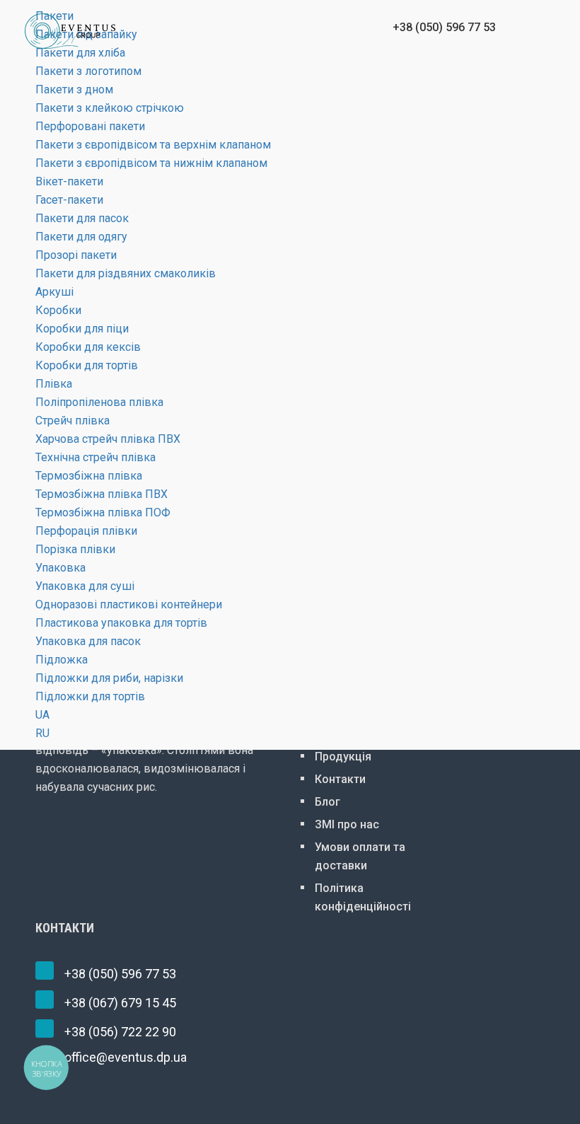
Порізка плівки (75, 549)
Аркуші (54, 292)
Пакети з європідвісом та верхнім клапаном (153, 144)
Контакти (340, 779)
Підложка (61, 659)
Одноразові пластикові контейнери (128, 604)
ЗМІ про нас (347, 824)
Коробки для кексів (88, 347)
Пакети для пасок (82, 218)
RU (42, 733)
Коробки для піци (82, 328)
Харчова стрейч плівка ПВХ (107, 439)
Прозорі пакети (76, 255)
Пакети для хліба (80, 52)
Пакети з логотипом (88, 71)
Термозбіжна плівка (88, 475)
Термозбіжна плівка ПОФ (102, 512)
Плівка (53, 383)
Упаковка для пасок (88, 641)
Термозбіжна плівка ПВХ (101, 494)
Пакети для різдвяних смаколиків (125, 273)
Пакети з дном (74, 89)
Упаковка (60, 567)
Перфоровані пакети (90, 126)
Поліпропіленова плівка (99, 402)
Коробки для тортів (86, 365)
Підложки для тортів (90, 696)
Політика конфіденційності (363, 897)
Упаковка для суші (84, 586)
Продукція (343, 756)
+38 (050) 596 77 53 (120, 973)
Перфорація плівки (86, 531)
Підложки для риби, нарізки (109, 678)
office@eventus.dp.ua (125, 1057)
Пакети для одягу (81, 236)
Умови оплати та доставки (360, 856)
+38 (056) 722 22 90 (120, 1031)
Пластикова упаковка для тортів (121, 623)
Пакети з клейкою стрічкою (109, 108)
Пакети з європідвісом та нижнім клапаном (151, 163)
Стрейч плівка (72, 420)
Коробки (58, 310)
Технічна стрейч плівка (95, 457)
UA (42, 715)
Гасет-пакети (69, 200)
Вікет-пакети (69, 181)
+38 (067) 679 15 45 (120, 1002)
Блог (327, 802)
